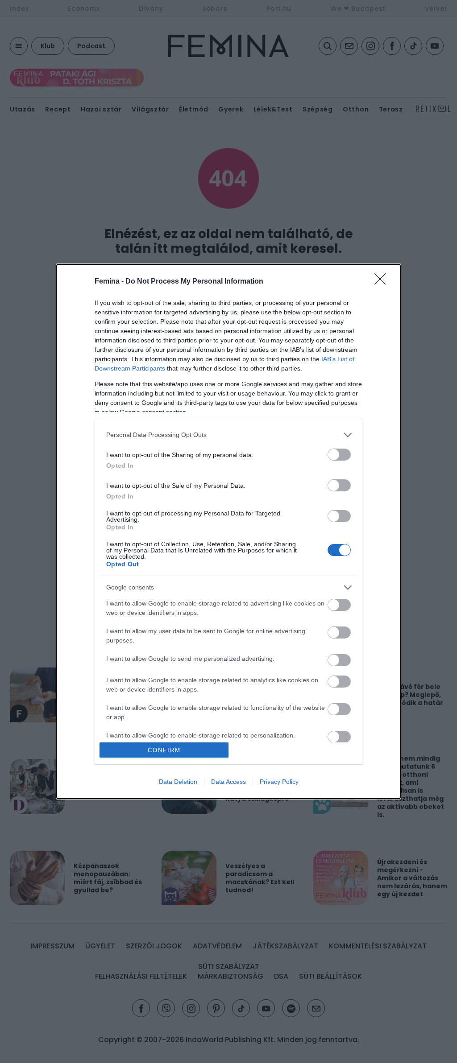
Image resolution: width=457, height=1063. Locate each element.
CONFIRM (164, 750)
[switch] (339, 455)
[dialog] (228, 531)
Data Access (228, 781)
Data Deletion (178, 781)
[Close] (382, 281)
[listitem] (228, 435)
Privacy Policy (279, 781)
